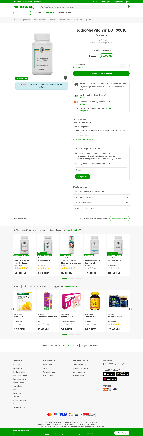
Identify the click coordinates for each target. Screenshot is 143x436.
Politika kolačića (79, 365)
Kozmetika (17, 368)
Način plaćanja (49, 372)
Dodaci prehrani (19, 372)
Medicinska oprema (21, 375)
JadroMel (73, 230)
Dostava (46, 368)
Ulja (14, 389)
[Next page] (130, 253)
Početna (16, 365)
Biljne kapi (17, 393)
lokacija (108, 108)
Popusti (49, 12)
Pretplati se (82, 176)
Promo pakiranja (19, 379)
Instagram (122, 363)
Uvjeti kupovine (79, 372)
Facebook (109, 363)
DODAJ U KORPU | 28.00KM (101, 73)
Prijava (127, 2)
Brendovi (38, 12)
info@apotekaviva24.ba (90, 345)
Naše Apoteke (107, 2)
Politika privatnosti (80, 368)
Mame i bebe (18, 382)
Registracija (118, 2)
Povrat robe (48, 375)
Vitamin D (70, 286)
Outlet (16, 397)
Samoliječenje (18, 386)
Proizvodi (21, 13)
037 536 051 (72, 345)
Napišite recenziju (119, 218)
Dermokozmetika (20, 400)
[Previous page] (13, 253)
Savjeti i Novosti (64, 12)
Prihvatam (122, 433)
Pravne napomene (80, 375)
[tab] (64, 278)
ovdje (47, 434)
